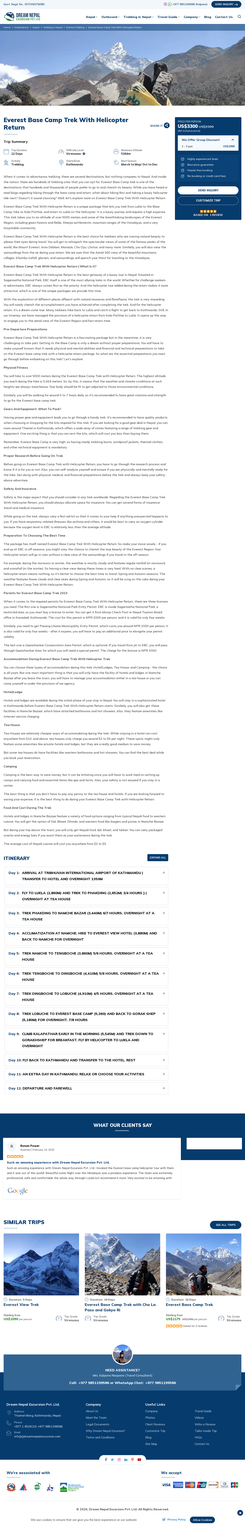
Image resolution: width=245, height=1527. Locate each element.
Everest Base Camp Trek (189, 1304)
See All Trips (225, 1225)
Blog (207, 17)
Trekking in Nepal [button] (137, 17)
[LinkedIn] (126, 1459)
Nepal (36, 27)
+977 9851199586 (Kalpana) (189, 4)
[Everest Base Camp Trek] (203, 1264)
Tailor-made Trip (206, 1431)
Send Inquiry (224, 4)
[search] (239, 16)
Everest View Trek (21, 1304)
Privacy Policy (176, 1519)
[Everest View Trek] (41, 1264)
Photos (150, 1417)
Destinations (21, 27)
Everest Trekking (75, 27)
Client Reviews (155, 1424)
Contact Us (224, 17)
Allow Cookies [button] (202, 1520)
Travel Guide (203, 1411)
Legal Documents (97, 1424)
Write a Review (205, 1424)
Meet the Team (96, 1417)
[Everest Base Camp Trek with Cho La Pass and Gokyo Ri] (122, 1264)
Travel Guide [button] (167, 17)
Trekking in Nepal (52, 27)
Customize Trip (208, 200)
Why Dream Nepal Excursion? (105, 1431)
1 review (216, 215)
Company (151, 1411)
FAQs (198, 1437)
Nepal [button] (90, 17)
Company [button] (191, 17)
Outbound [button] (109, 17)
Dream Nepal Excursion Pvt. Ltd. (113, 1509)
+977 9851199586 (94, 1383)
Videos (199, 1417)
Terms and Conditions (100, 1437)
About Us (92, 1411)
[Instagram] (119, 1459)
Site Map (151, 1444)
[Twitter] (112, 1459)
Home (7, 27)
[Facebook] (106, 1459)
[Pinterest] (133, 1459)
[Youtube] (139, 1459)
